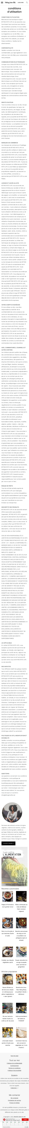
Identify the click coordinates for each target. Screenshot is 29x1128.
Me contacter (14, 1098)
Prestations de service (14, 1100)
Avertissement (14, 1065)
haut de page (14, 1056)
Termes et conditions (15, 1068)
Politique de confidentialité (14, 1063)
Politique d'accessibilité (14, 1070)
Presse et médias (14, 1103)
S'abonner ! (14, 1088)
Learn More (8, 843)
